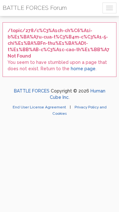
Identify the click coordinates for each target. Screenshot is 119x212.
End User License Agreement (40, 107)
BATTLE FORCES (32, 90)
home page (83, 68)
